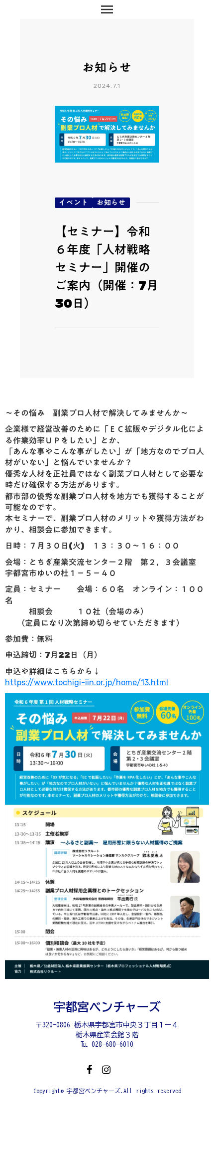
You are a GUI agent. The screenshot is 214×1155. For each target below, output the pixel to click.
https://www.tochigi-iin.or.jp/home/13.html (86, 682)
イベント (74, 202)
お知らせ (111, 202)
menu (107, 9)
